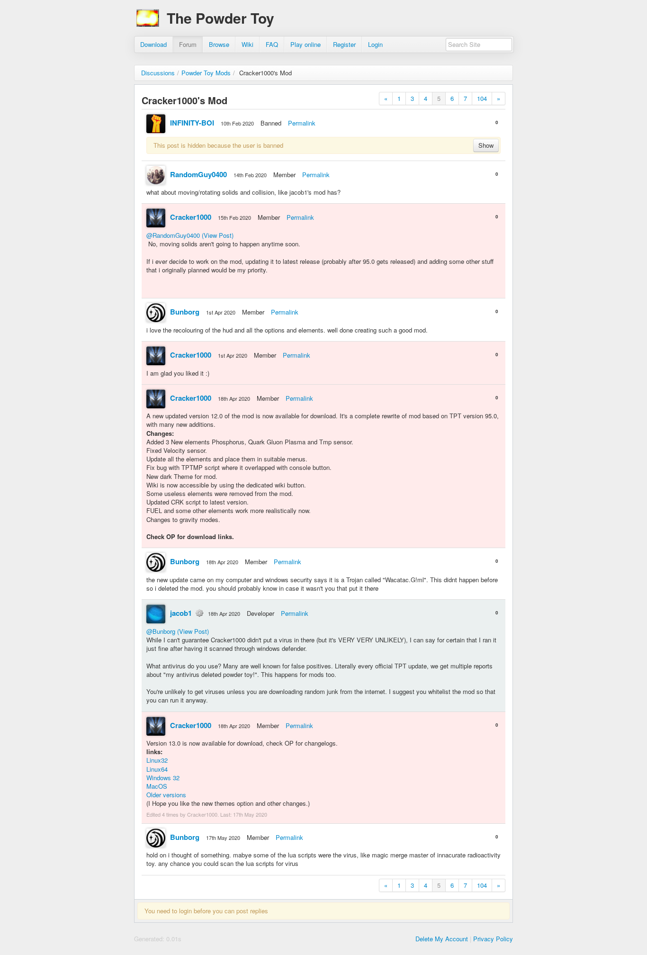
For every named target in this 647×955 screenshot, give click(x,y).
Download (153, 44)
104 (482, 98)
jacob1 (181, 613)
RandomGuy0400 (198, 174)
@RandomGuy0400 (173, 235)
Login (375, 44)
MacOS (156, 786)
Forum (188, 44)
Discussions (158, 72)
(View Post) (218, 235)
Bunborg (184, 311)
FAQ (272, 44)
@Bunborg (160, 631)
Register (344, 44)
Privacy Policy (493, 938)
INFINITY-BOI (192, 122)
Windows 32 (163, 777)
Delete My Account (441, 938)
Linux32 (157, 760)
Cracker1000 (190, 217)
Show (486, 145)
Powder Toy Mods (206, 72)
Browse (219, 44)
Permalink (301, 122)
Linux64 (157, 769)
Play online (305, 44)
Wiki (247, 44)
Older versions (166, 794)
